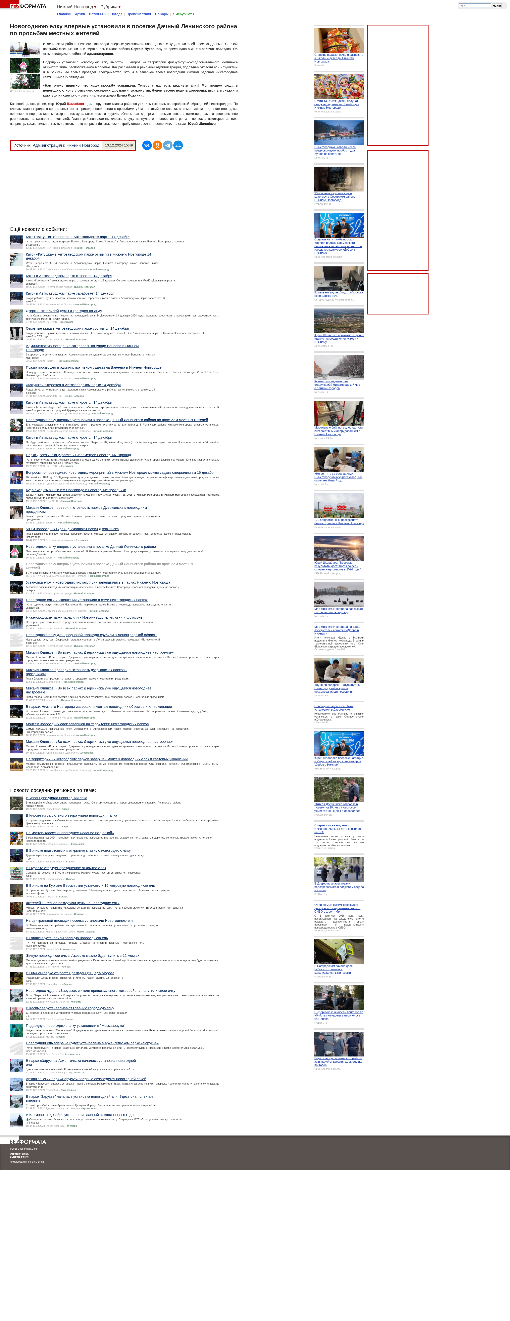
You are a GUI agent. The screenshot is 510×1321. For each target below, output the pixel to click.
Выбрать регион (19, 1156)
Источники (97, 14)
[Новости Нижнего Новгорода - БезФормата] (24, 5)
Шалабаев (75, 104)
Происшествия (139, 14)
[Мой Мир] (178, 145)
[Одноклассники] (157, 145)
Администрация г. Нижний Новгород (66, 145)
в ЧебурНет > (184, 14)
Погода (116, 14)
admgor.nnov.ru (25, 91)
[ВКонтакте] (147, 145)
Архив (80, 14)
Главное (64, 14)
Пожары (162, 14)
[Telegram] (168, 145)
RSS (41, 1161)
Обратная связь (19, 1153)
